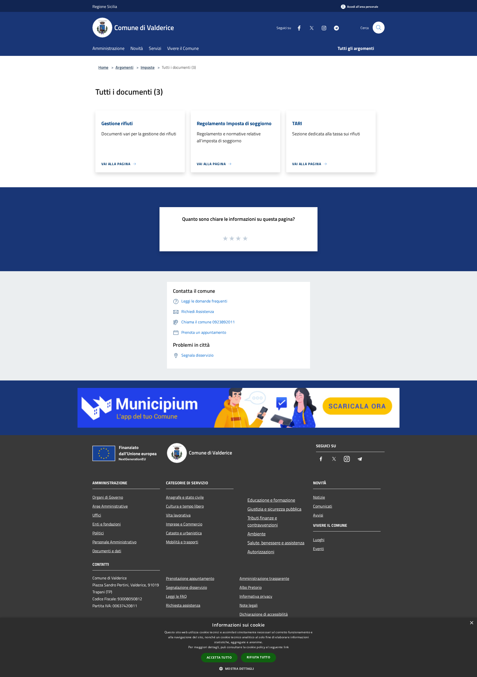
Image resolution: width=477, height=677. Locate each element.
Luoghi (318, 540)
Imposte (148, 67)
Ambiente (256, 533)
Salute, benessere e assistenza (275, 542)
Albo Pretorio (250, 587)
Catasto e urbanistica (184, 533)
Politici (98, 533)
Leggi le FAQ (176, 596)
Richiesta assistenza (183, 605)
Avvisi (318, 515)
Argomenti (124, 67)
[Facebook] (297, 27)
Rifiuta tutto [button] (258, 657)
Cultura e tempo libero (185, 506)
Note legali (248, 605)
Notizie (319, 497)
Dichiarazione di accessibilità (263, 614)
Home (103, 67)
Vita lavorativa (178, 515)
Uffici (96, 515)
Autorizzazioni (260, 551)
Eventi (318, 549)
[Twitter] (310, 27)
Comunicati (322, 506)
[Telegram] (334, 27)
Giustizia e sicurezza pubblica (274, 509)
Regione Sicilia (104, 6)
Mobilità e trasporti (182, 542)
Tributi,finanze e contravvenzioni (262, 521)
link (286, 647)
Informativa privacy (255, 596)
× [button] (471, 623)
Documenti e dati (106, 551)
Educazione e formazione (271, 500)
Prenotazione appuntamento (190, 578)
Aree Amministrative (110, 506)
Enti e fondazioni (106, 524)
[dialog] (238, 647)
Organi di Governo (107, 497)
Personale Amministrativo (114, 542)
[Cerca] (379, 28)
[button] (238, 668)
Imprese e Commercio (184, 524)
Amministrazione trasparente (264, 578)
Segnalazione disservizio (186, 587)
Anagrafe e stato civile (185, 497)
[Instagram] (322, 27)
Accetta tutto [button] (219, 657)
